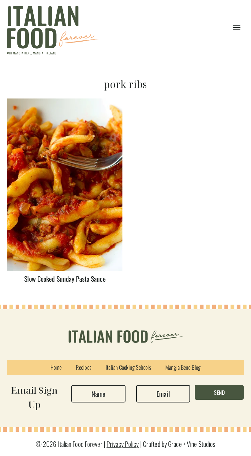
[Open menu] (236, 27)
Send (219, 392)
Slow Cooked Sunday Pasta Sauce (64, 279)
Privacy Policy (123, 444)
